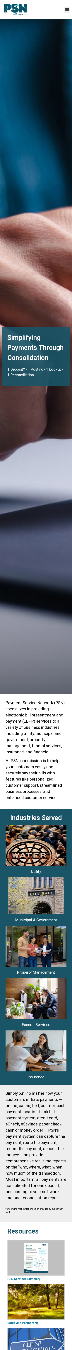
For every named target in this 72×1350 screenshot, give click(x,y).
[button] (67, 10)
